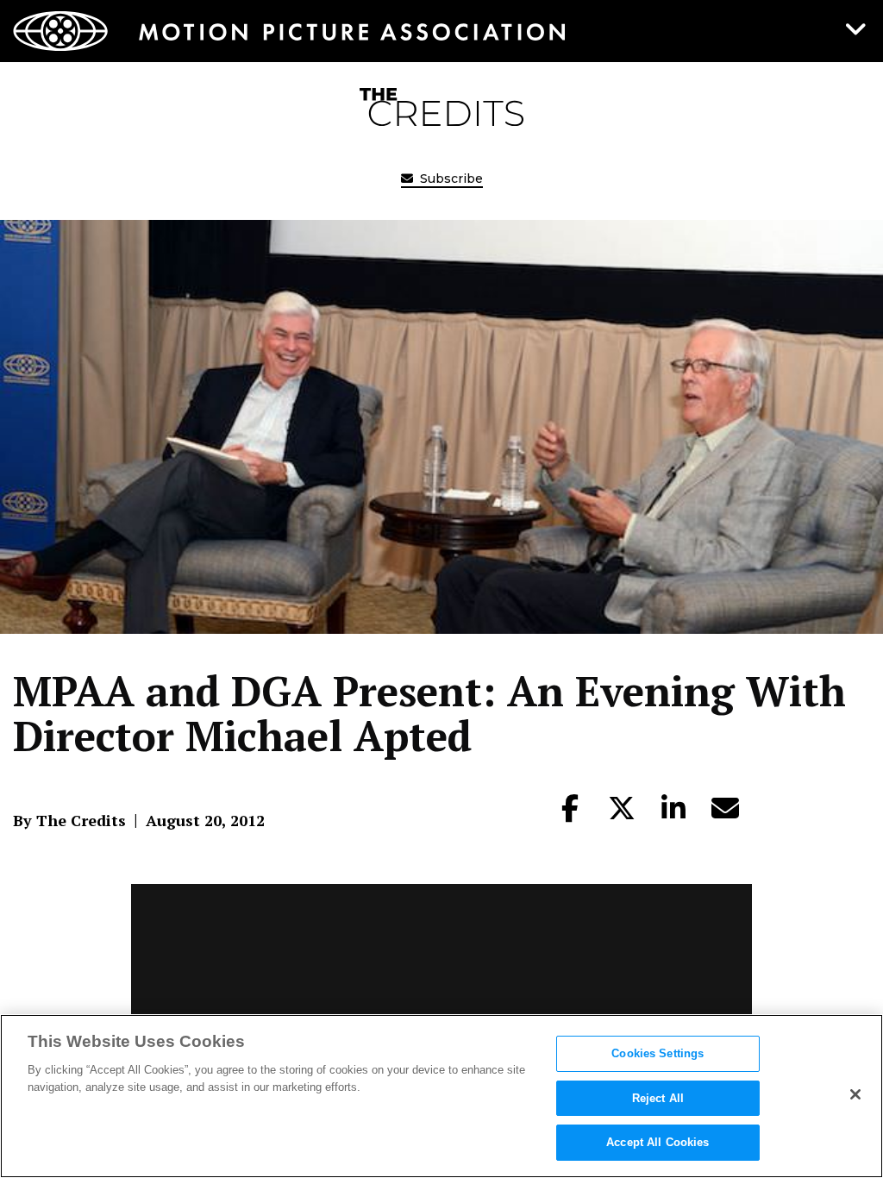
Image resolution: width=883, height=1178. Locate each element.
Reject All (658, 1098)
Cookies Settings (657, 1053)
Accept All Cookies (657, 1142)
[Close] (855, 1094)
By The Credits (69, 820)
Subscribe (449, 178)
